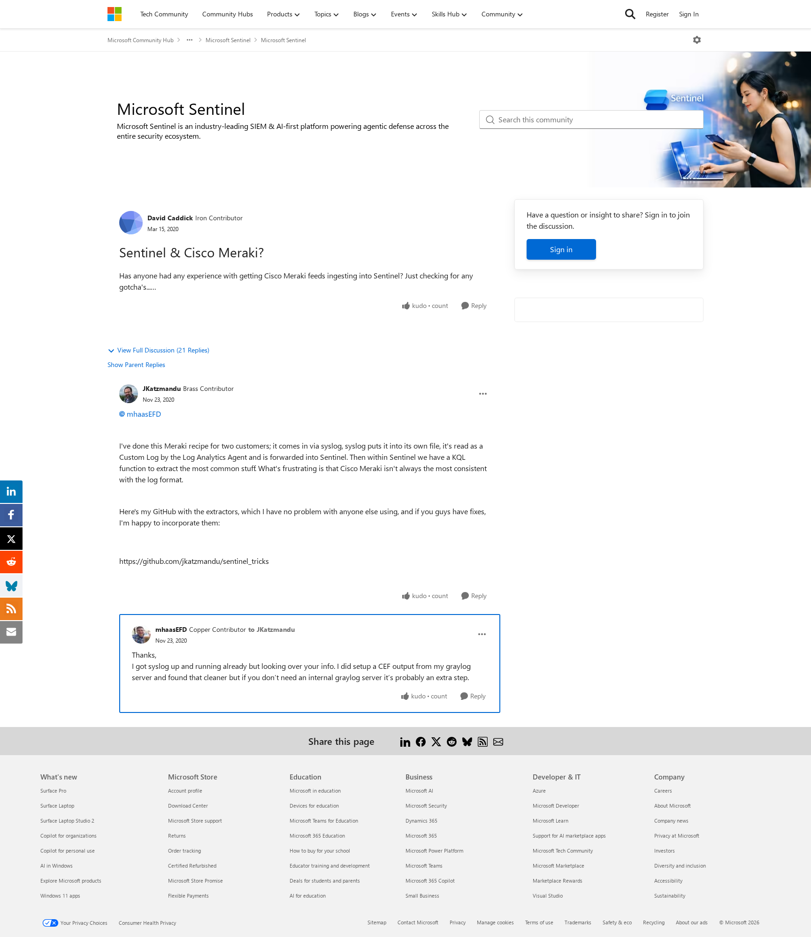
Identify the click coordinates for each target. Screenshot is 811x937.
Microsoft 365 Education (317, 835)
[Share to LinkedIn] (405, 741)
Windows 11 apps (60, 895)
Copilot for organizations (68, 835)
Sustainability (669, 895)
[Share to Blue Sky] (467, 741)
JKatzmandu (162, 388)
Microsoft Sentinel (228, 40)
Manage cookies (495, 922)
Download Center (188, 805)
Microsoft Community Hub (140, 40)
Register (657, 13)
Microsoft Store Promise (195, 880)
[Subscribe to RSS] (483, 741)
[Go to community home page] (114, 14)
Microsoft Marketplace (558, 865)
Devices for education (314, 805)
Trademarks (578, 922)
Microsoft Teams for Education (324, 820)
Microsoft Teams (424, 865)
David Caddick (170, 217)
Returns (177, 835)
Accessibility (668, 880)
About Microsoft (672, 805)
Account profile (185, 790)
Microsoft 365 (421, 835)
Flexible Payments (188, 895)
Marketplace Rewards (557, 880)
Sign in (561, 249)
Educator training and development (330, 865)
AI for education (308, 895)
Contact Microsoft (418, 922)
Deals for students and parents (325, 880)
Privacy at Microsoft (676, 835)
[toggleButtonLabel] (697, 39)
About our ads (692, 922)
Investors (664, 850)
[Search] (630, 14)
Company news (671, 820)
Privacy (458, 922)
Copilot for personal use (67, 850)
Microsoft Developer (556, 805)
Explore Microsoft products (70, 880)
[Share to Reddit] (452, 741)
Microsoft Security (426, 805)
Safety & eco (617, 922)
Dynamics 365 (421, 820)
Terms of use (539, 922)
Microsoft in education (315, 790)
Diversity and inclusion (680, 865)
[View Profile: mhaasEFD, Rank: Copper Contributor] (141, 634)
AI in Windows (56, 865)
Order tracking (184, 850)
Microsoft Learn (550, 820)
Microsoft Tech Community (563, 850)
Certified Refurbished (192, 865)
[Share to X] (436, 741)
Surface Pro (53, 790)
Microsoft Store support (195, 820)
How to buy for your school (320, 850)
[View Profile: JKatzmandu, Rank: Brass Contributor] (128, 393)
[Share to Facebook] (421, 741)
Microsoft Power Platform (434, 850)
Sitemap (376, 922)
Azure (539, 790)
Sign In (689, 13)
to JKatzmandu (271, 629)
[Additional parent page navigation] (189, 39)
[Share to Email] (498, 741)
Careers (663, 790)
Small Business (422, 895)
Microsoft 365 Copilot (430, 880)
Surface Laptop (57, 805)
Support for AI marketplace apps (569, 835)
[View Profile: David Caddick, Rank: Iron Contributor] (131, 222)
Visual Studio (548, 895)
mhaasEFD (144, 414)
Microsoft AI (419, 790)
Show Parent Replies (136, 364)
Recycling (654, 922)
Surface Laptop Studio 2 (67, 820)
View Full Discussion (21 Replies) (163, 349)
